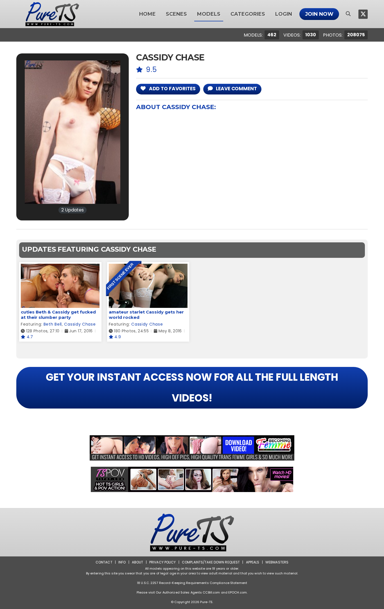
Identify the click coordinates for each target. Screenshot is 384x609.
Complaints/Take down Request (211, 562)
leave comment (236, 88)
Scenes (176, 14)
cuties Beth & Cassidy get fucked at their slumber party (58, 314)
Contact (104, 562)
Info (122, 562)
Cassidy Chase (80, 324)
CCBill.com (211, 592)
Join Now (319, 14)
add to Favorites (172, 88)
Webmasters (276, 562)
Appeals (252, 562)
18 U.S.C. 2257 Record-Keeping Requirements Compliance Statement (192, 583)
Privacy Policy (162, 562)
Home (147, 14)
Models (208, 14)
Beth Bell (53, 324)
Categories (248, 14)
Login (283, 14)
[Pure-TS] (52, 14)
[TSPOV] (192, 479)
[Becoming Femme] (192, 448)
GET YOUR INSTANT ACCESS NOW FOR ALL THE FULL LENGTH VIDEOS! (192, 387)
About (137, 562)
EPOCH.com (237, 592)
